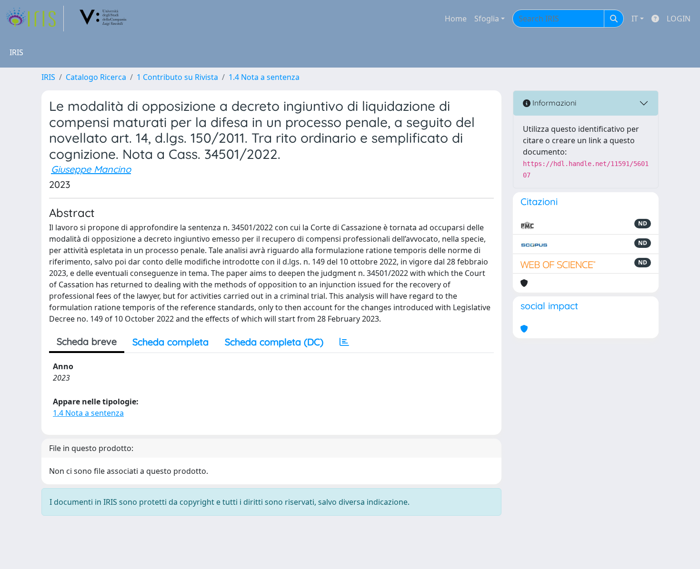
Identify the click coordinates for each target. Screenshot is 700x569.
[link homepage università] (103, 18)
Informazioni (553, 103)
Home (456, 18)
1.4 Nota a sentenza (264, 77)
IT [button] (634, 18)
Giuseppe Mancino (91, 169)
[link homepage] (35, 18)
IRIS (48, 77)
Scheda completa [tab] (170, 342)
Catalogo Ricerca (96, 77)
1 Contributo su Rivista (177, 77)
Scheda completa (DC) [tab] (274, 342)
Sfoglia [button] (486, 18)
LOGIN (678, 18)
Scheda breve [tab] (87, 341)
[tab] (344, 342)
